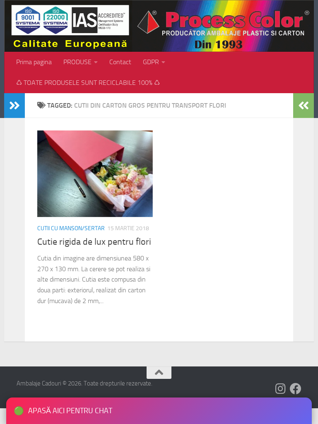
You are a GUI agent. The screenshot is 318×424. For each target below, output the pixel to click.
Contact (120, 62)
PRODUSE (77, 62)
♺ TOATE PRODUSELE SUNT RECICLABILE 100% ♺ (88, 83)
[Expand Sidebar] (14, 105)
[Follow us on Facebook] (295, 389)
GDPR (151, 62)
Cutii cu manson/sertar (71, 228)
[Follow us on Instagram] (281, 389)
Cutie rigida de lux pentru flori (94, 241)
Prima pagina (34, 62)
